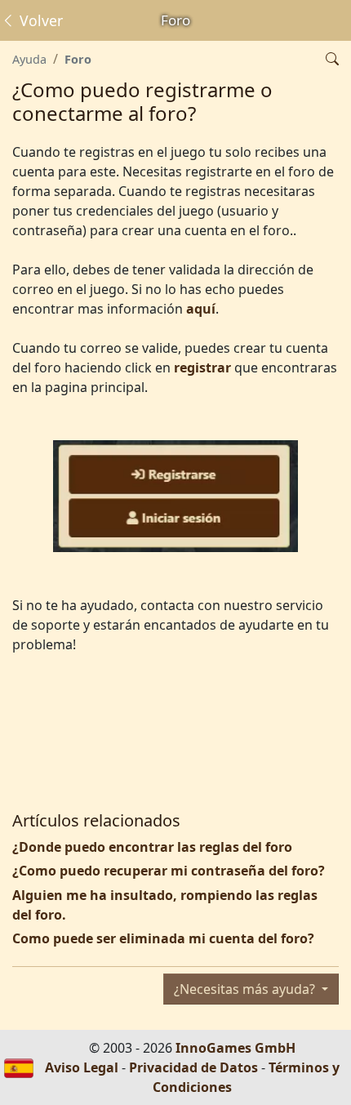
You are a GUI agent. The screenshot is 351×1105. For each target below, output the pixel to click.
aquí (200, 309)
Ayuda (29, 59)
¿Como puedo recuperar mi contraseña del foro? (168, 871)
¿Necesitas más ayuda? (246, 989)
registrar (202, 368)
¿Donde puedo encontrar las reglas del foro (152, 847)
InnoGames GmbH (235, 1048)
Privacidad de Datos (193, 1067)
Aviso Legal (81, 1067)
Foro (77, 59)
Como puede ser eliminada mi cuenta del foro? (163, 938)
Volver (39, 20)
